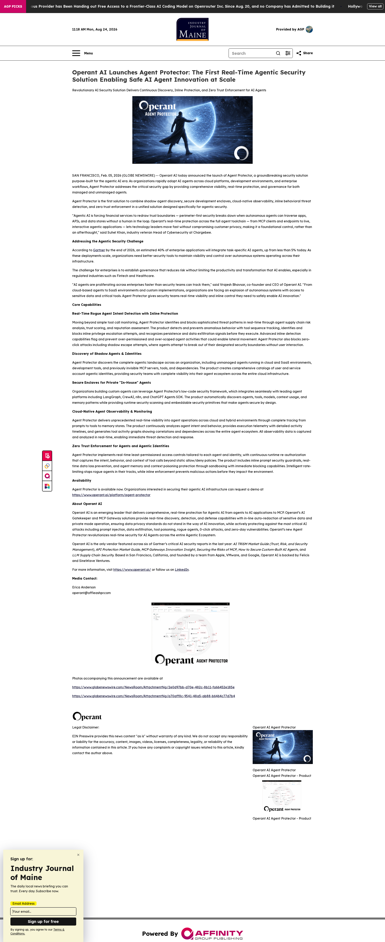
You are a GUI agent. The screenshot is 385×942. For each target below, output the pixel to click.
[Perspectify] (47, 466)
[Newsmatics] (47, 486)
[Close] (78, 855)
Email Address (23, 903)
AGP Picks (13, 6)
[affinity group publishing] (47, 476)
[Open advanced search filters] (288, 53)
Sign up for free (43, 921)
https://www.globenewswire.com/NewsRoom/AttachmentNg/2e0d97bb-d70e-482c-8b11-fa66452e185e (153, 687)
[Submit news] (47, 456)
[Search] (278, 53)
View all (375, 6)
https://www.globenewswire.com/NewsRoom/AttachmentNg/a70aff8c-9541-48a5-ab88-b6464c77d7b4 (153, 696)
